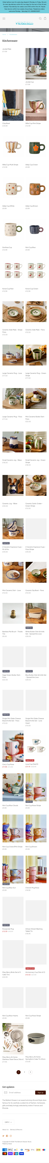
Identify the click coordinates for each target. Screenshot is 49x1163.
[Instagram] (10, 1136)
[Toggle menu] (3, 18)
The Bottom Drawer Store (23, 1142)
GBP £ (7, 1122)
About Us (5, 1129)
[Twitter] (2, 1136)
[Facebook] (6, 1136)
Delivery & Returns (16, 1129)
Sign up (40, 1093)
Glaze (10, 1144)
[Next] (30, 1073)
